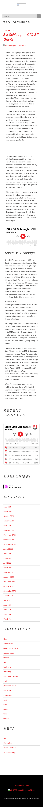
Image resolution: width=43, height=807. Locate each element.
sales (5, 704)
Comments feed (9, 748)
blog (5, 639)
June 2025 (7, 507)
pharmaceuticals (9, 686)
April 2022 (7, 563)
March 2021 (7, 619)
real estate (7, 690)
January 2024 (8, 521)
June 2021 (7, 605)
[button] (21, 10)
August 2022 (8, 549)
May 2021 (7, 610)
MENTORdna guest (10, 676)
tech (5, 714)
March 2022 (7, 568)
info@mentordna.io (21, 785)
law (4, 662)
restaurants (7, 695)
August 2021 (8, 596)
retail (5, 700)
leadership (7, 667)
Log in (5, 738)
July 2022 (7, 554)
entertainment (8, 653)
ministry (6, 681)
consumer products (10, 648)
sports (5, 709)
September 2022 (9, 544)
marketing (7, 672)
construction (8, 644)
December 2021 (9, 582)
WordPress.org (9, 752)
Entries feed (7, 743)
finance (6, 658)
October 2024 (8, 516)
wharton (6, 718)
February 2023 (8, 530)
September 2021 (9, 591)
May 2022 (7, 558)
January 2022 (8, 577)
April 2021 (7, 614)
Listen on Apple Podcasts (12, 486)
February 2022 (8, 572)
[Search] (39, 16)
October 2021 (8, 586)
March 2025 (7, 512)
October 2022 (8, 540)
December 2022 (9, 535)
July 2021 (7, 600)
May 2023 (7, 525)
